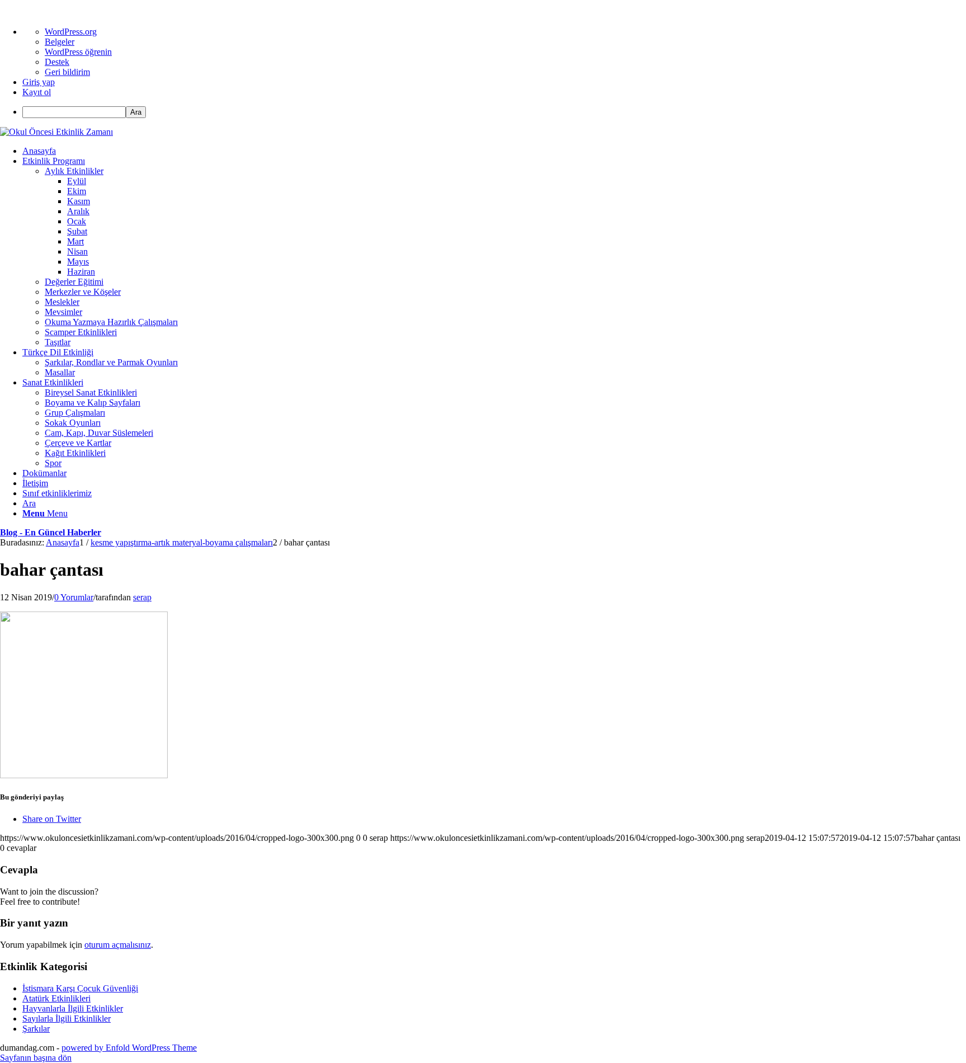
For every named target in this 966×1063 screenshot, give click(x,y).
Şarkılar (36, 1028)
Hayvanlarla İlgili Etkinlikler (72, 1008)
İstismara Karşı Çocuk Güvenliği (80, 988)
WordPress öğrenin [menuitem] (78, 52)
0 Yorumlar (73, 597)
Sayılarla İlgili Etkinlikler (66, 1018)
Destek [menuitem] (57, 62)
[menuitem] (494, 112)
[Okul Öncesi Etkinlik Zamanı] (56, 132)
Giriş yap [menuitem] (38, 82)
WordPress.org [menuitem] (71, 31)
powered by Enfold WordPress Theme (129, 1047)
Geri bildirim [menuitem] (67, 72)
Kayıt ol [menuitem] (36, 92)
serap (142, 597)
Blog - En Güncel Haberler (50, 532)
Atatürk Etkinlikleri (56, 998)
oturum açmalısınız (117, 944)
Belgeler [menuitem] (59, 41)
